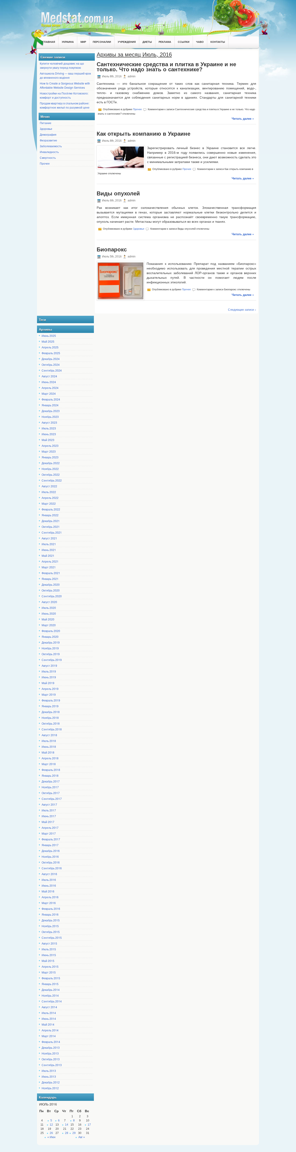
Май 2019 (48, 683)
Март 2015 (49, 972)
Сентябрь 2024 (52, 370)
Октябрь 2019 (51, 654)
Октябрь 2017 (51, 793)
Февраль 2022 (51, 509)
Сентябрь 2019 (52, 660)
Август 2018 (49, 735)
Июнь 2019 (49, 677)
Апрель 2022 (50, 498)
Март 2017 (49, 833)
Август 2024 (49, 376)
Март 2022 (49, 503)
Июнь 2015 (49, 955)
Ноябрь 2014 (50, 995)
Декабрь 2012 (51, 1082)
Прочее (45, 163)
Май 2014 (48, 1024)
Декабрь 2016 (51, 851)
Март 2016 (49, 903)
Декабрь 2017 (51, 781)
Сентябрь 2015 (52, 937)
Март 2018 (49, 764)
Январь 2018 (50, 775)
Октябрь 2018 (51, 723)
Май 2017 (48, 822)
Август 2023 (49, 422)
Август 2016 (49, 874)
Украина (68, 42)
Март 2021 (49, 567)
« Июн (51, 1137)
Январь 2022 (50, 515)
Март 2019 (49, 694)
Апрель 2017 (50, 828)
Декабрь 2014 (51, 990)
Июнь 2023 (49, 434)
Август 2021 (49, 538)
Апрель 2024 (50, 388)
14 (66, 1124)
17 (89, 1124)
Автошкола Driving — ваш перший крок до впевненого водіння (65, 75)
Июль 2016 (49, 880)
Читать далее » (243, 118)
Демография (48, 134)
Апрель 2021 (50, 561)
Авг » (81, 1137)
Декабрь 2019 (51, 642)
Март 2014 (49, 1036)
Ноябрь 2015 (50, 926)
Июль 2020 (49, 608)
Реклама (165, 42)
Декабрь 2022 (51, 463)
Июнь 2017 (49, 816)
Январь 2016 (50, 914)
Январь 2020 (50, 637)
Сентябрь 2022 (52, 480)
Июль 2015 (49, 949)
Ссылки (183, 42)
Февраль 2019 (51, 700)
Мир (83, 42)
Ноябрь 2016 (50, 856)
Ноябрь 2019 (50, 648)
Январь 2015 (50, 984)
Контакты (217, 42)
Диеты (147, 42)
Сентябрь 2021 (52, 532)
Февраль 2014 (51, 1042)
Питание (45, 123)
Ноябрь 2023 (50, 417)
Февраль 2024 (51, 399)
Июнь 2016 (49, 885)
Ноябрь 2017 (50, 787)
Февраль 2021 (51, 573)
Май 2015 (48, 961)
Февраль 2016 (51, 909)
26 (51, 1133)
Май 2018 (48, 752)
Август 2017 (49, 804)
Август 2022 (49, 486)
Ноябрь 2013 (50, 1053)
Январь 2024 (50, 405)
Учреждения (127, 42)
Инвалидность (49, 152)
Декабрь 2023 (51, 411)
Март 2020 (49, 625)
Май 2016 (48, 891)
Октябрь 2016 (51, 862)
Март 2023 (49, 451)
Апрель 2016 (50, 897)
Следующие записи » (242, 309)
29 (74, 1133)
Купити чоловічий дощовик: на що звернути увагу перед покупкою (62, 65)
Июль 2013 (49, 1071)
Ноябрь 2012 (50, 1088)
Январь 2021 (50, 579)
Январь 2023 (50, 457)
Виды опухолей (118, 193)
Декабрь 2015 (51, 920)
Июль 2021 (49, 544)
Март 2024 (49, 393)
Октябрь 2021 (51, 527)
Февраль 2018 (51, 770)
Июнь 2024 (49, 382)
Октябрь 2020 (51, 590)
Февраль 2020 (51, 631)
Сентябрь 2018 (52, 729)
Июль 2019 (49, 671)
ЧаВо (200, 42)
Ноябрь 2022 (50, 469)
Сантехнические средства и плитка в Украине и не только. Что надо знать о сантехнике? (166, 66)
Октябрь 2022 (51, 474)
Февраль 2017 (51, 839)
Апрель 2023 (50, 446)
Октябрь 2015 (51, 932)
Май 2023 (48, 440)
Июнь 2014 (49, 1019)
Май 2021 (48, 555)
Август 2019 (49, 665)
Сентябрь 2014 (52, 1001)
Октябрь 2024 (51, 364)
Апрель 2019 (50, 689)
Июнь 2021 (49, 550)
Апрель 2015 (50, 966)
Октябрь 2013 (51, 1059)
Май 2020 (48, 619)
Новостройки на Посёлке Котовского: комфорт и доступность (64, 95)
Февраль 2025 (51, 353)
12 (51, 1124)
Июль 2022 (49, 492)
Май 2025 (48, 341)
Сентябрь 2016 (52, 868)
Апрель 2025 (50, 347)
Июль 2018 (49, 741)
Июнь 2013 (49, 1076)
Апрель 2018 (50, 758)
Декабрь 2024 (51, 359)
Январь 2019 (50, 706)
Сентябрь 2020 (52, 596)
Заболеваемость (51, 146)
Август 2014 (49, 1007)
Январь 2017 (50, 845)
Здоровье (46, 129)
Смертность (48, 158)
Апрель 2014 (50, 1030)
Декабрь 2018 (51, 712)
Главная (49, 42)
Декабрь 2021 (51, 521)
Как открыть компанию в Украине (143, 134)
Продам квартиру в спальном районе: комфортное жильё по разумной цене (64, 105)
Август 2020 (49, 602)
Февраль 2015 (51, 978)
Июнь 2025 (49, 336)
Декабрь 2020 (51, 584)
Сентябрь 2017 (52, 799)
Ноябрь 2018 (50, 718)
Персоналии (102, 42)
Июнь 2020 (49, 613)
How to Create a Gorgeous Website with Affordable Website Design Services (65, 85)
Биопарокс (112, 249)
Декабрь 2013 (51, 1047)
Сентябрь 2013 (52, 1065)
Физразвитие (48, 140)
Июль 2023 (49, 428)
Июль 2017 (49, 810)
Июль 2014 (49, 1013)
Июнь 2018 (49, 746)
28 (66, 1133)
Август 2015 (49, 943)
